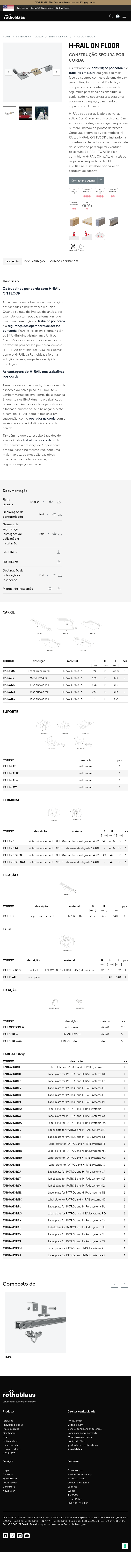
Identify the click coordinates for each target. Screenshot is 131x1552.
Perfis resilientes (11, 1441)
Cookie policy (75, 1425)
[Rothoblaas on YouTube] (27, 1535)
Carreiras (72, 1486)
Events (71, 1491)
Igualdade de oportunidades (83, 1445)
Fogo (5, 1437)
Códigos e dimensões (64, 261)
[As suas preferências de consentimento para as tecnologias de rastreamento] (125, 1546)
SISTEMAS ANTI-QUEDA (29, 36)
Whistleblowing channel (80, 1437)
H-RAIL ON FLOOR (84, 36)
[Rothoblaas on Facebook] (5, 1535)
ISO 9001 (73, 1495)
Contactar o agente (78, 1482)
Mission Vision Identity (80, 1474)
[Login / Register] (118, 16)
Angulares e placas (13, 1425)
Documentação (34, 261)
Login (6, 1470)
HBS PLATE (9, 1453)
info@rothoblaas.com (49, 1524)
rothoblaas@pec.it (78, 1524)
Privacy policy (75, 1420)
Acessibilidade (75, 1449)
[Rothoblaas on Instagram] (20, 1535)
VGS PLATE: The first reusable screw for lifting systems (65, 2)
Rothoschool (10, 1482)
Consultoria (9, 1486)
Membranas (9, 1433)
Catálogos (8, 1474)
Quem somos (75, 1470)
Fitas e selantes (11, 1429)
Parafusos (8, 1420)
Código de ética (76, 1441)
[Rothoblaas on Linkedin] (12, 1535)
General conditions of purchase (85, 1429)
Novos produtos (11, 1449)
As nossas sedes (76, 1478)
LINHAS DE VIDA (58, 36)
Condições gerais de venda (82, 1433)
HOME (6, 36)
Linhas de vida (10, 1445)
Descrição (12, 261)
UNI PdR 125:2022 (78, 1503)
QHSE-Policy (75, 1499)
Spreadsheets (10, 1478)
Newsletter (9, 1491)
